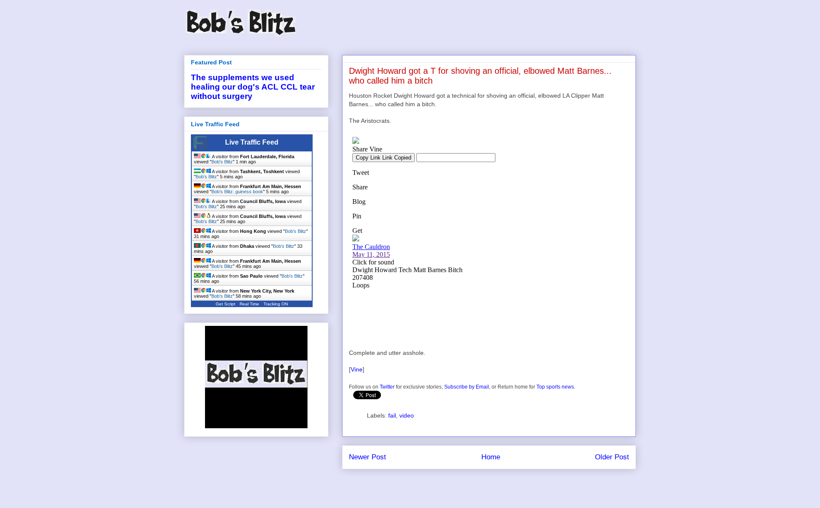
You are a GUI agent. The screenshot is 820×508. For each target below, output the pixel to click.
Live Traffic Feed (251, 142)
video (406, 415)
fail (392, 415)
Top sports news (555, 387)
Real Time (249, 304)
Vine (357, 369)
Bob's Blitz (222, 161)
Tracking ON (276, 304)
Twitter (387, 387)
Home (490, 457)
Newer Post (367, 457)
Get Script (225, 304)
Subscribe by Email (466, 387)
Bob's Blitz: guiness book (237, 191)
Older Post (612, 457)
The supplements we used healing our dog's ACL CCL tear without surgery (253, 87)
